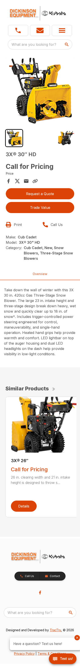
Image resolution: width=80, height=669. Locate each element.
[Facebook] (40, 592)
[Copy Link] (35, 181)
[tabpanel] (40, 91)
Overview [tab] (40, 274)
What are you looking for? (34, 44)
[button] (18, 30)
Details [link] (23, 506)
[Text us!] (62, 659)
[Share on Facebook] (8, 181)
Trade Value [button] (40, 207)
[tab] (14, 138)
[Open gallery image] (40, 90)
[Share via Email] (26, 181)
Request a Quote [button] (40, 194)
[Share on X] (17, 181)
